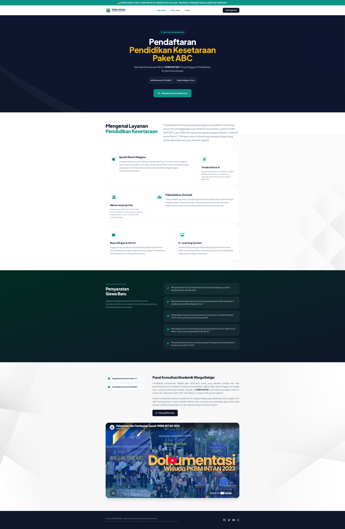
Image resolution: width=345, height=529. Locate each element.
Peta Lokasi (175, 10)
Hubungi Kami (231, 10)
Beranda (162, 10)
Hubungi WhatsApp (166, 413)
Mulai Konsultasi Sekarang (174, 93)
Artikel (187, 10)
